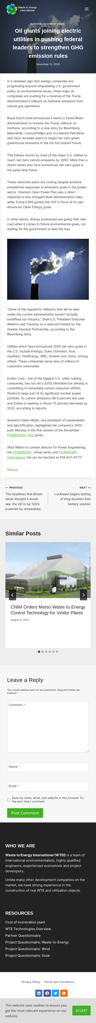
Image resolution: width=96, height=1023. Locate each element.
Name (14, 766)
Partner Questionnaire (23, 935)
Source (12, 469)
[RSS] (64, 993)
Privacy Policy (31, 982)
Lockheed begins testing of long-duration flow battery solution (72, 496)
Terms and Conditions (59, 982)
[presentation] (48, 570)
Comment (17, 705)
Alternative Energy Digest (48, 24)
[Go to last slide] (12, 595)
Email (14, 786)
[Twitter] (55, 993)
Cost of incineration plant (25, 922)
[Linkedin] (39, 993)
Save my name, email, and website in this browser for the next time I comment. (48, 799)
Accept (81, 1010)
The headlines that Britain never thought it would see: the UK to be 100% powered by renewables (23, 498)
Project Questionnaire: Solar (27, 955)
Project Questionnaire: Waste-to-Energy (37, 942)
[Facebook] (47, 993)
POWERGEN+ (22, 452)
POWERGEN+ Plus (21, 435)
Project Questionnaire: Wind (27, 949)
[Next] (83, 595)
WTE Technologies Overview (28, 929)
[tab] (39, 652)
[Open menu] (86, 8)
